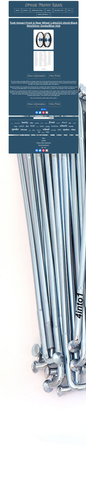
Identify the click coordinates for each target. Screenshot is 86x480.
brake (42, 126)
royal (46, 123)
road (12, 123)
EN (42, 147)
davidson (17, 123)
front (52, 122)
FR (45, 147)
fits (15, 126)
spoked (37, 123)
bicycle (43, 132)
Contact (43, 140)
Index (43, 138)
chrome (23, 129)
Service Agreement (43, 145)
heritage (53, 130)
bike (59, 130)
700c (70, 123)
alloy (31, 123)
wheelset (39, 130)
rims (73, 129)
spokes (66, 129)
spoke (15, 129)
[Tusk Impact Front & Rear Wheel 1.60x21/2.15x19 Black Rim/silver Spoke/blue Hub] (44, 39)
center (58, 123)
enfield (74, 123)
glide (30, 130)
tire (39, 132)
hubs (47, 132)
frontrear (54, 126)
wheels (63, 125)
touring (48, 126)
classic (41, 123)
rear (32, 125)
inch (37, 126)
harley (25, 122)
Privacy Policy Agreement (44, 143)
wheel (46, 129)
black (64, 122)
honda (71, 126)
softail (21, 126)
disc (27, 126)
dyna (34, 130)
